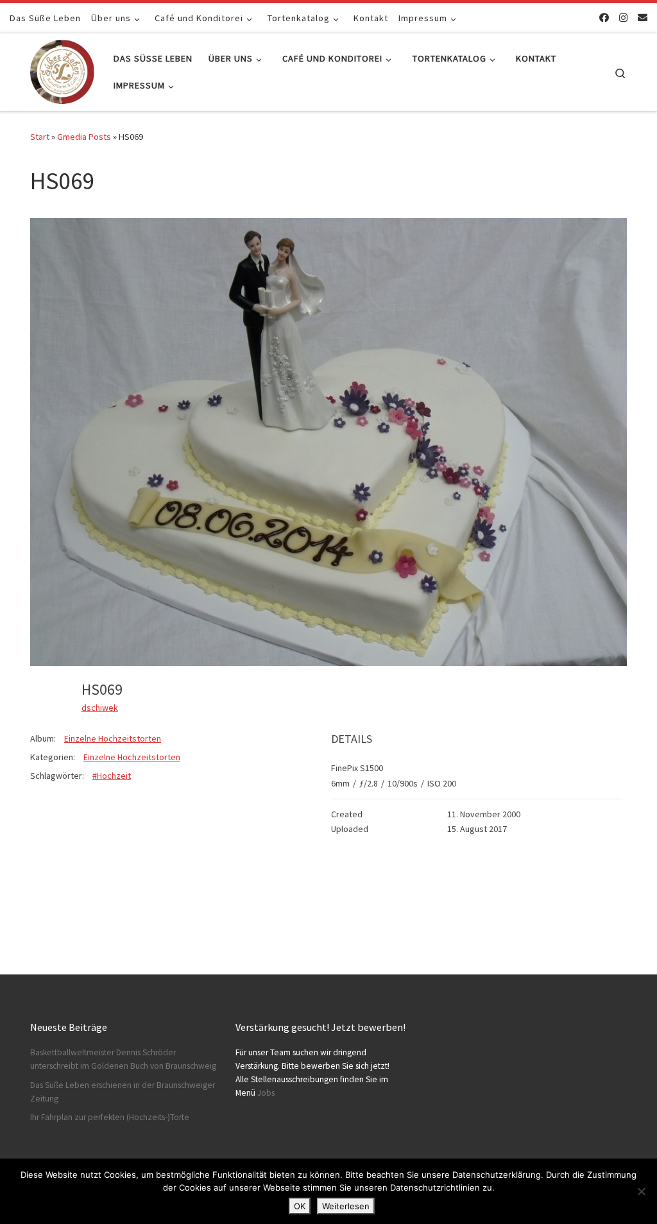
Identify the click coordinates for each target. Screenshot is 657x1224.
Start (39, 136)
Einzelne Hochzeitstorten (112, 738)
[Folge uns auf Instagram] (623, 17)
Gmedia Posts (84, 136)
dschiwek (99, 707)
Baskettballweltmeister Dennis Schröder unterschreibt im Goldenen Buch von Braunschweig (123, 1059)
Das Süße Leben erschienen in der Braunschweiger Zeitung (122, 1092)
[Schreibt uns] (642, 17)
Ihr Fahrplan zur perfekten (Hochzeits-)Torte (109, 1117)
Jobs (266, 1092)
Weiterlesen (346, 1206)
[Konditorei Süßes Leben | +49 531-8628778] (62, 69)
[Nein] (641, 1191)
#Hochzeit (111, 775)
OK (299, 1206)
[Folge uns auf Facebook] (604, 17)
